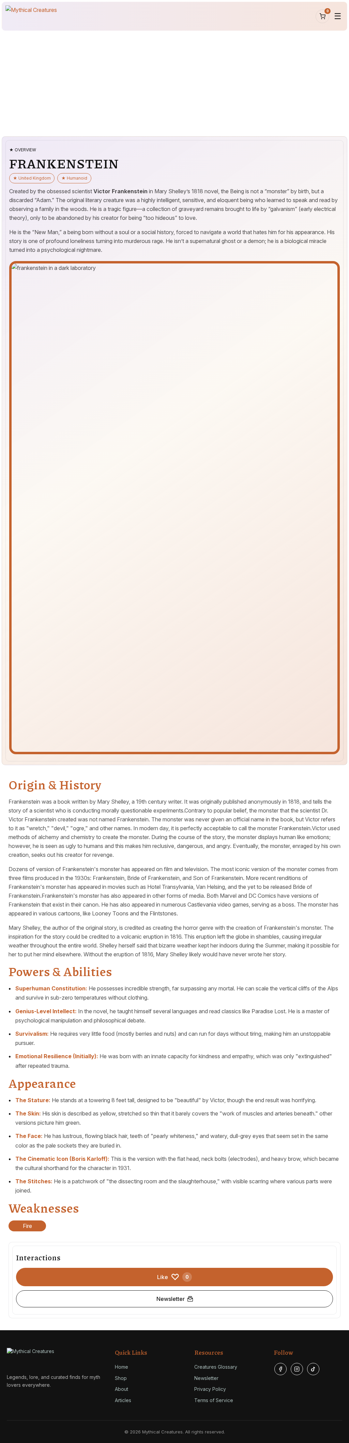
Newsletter (170, 1298)
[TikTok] (313, 1369)
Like (173, 1277)
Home (121, 1367)
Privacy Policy (210, 1389)
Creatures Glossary (215, 1367)
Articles (123, 1400)
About (121, 1389)
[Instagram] (297, 1369)
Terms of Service (213, 1400)
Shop (121, 1378)
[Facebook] (280, 1369)
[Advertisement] (174, 83)
